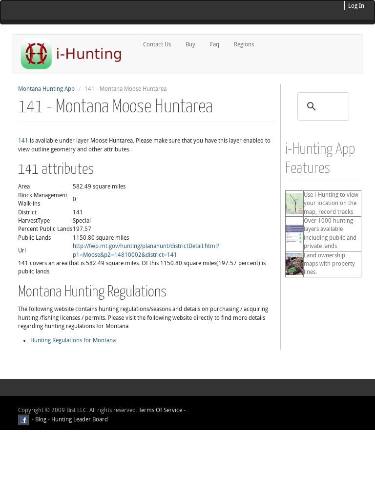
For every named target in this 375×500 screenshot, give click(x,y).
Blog (40, 420)
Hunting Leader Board (79, 420)
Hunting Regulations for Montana (73, 340)
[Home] (75, 53)
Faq (214, 44)
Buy (190, 44)
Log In (356, 5)
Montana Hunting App (46, 88)
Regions (244, 44)
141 (23, 140)
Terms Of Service (160, 410)
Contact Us (157, 44)
